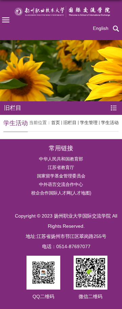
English (100, 28)
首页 (55, 122)
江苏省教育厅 (61, 167)
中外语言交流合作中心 (61, 184)
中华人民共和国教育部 (61, 158)
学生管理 (89, 122)
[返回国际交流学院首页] (61, 11)
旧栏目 (70, 122)
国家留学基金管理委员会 (61, 175)
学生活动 (110, 122)
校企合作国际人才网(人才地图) (61, 192)
